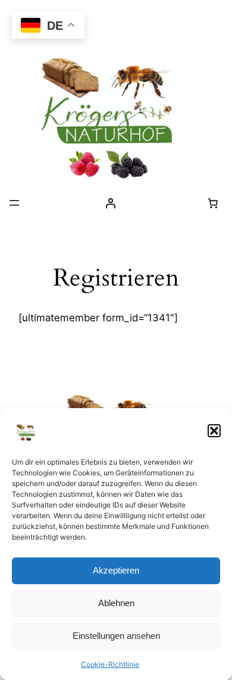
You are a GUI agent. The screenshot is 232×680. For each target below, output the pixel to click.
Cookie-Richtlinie (110, 664)
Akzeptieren (116, 570)
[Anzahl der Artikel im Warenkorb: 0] (212, 202)
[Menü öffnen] (14, 203)
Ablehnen (116, 603)
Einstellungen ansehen (116, 636)
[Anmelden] (110, 202)
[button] (214, 431)
